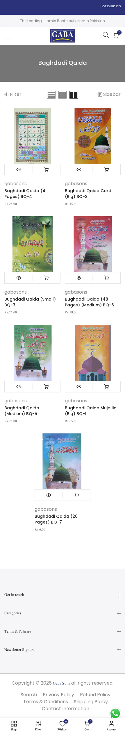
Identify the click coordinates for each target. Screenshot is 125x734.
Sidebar (112, 94)
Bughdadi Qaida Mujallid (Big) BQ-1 (91, 411)
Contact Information (65, 708)
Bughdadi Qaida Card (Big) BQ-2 (88, 193)
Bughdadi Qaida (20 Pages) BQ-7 (56, 519)
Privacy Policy (58, 694)
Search (29, 694)
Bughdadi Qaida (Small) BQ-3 (30, 302)
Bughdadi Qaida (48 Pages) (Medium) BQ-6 (89, 302)
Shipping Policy (91, 701)
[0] (115, 36)
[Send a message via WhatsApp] (115, 713)
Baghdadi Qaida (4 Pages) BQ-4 (24, 193)
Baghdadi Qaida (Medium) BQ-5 (21, 411)
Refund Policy (95, 694)
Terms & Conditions (45, 701)
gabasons (15, 183)
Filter (16, 94)
